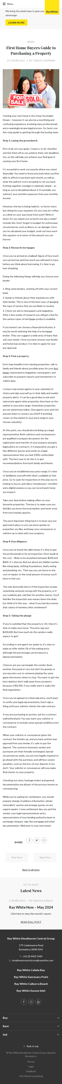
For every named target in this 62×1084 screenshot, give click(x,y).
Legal (31, 1066)
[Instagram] (31, 1002)
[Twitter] (37, 840)
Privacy (31, 1061)
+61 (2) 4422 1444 (32, 956)
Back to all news (31, 869)
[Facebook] (29, 840)
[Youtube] (38, 1002)
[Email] (44, 840)
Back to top (33, 1046)
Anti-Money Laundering (31, 1076)
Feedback (31, 1071)
